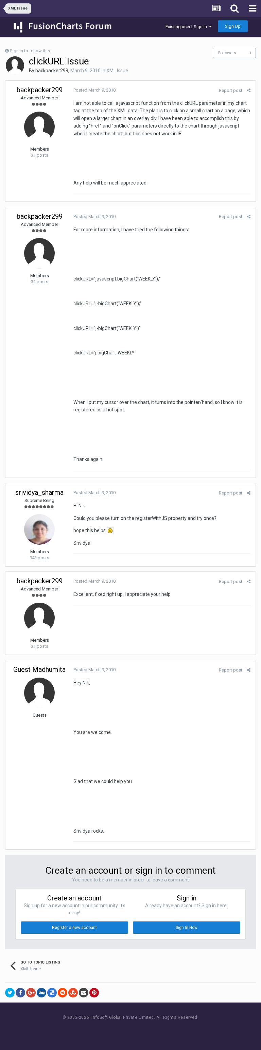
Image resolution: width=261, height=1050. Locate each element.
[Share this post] (248, 90)
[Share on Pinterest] (94, 992)
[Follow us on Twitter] (139, 1030)
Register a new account (74, 927)
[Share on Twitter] (10, 992)
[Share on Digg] (41, 992)
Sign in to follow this (30, 50)
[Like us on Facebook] (124, 1030)
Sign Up (233, 26)
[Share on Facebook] (20, 992)
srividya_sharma (39, 492)
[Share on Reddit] (62, 992)
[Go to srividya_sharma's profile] (39, 529)
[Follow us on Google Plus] (154, 1030)
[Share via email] (83, 992)
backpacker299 (51, 70)
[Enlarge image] (110, 530)
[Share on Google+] (31, 992)
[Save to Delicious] (52, 992)
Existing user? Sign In (187, 26)
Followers (227, 53)
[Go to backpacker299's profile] (15, 65)
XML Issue (117, 70)
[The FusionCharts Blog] (108, 1030)
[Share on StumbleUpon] (73, 992)
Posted (94, 90)
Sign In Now (186, 927)
